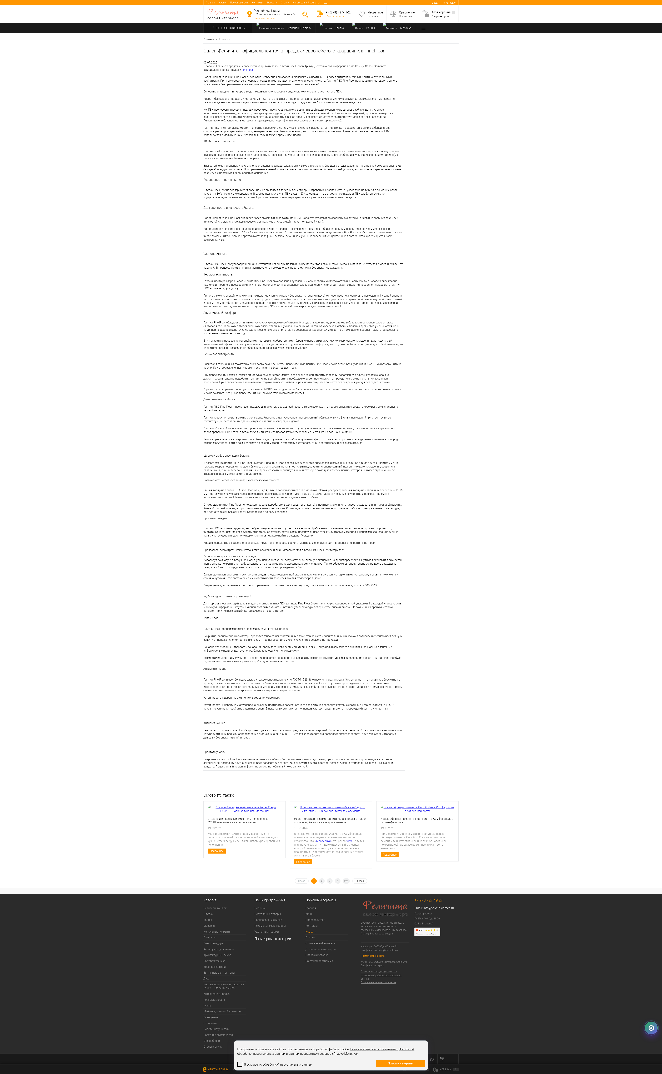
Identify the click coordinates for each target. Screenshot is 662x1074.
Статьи (285, 2)
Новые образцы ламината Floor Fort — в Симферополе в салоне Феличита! (417, 820)
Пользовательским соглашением (374, 1049)
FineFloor (247, 69)
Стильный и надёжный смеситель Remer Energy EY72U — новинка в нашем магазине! (238, 820)
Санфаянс (209, 937)
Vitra (349, 841)
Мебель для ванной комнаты (222, 1011)
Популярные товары (267, 914)
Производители (239, 2)
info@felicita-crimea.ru (438, 908)
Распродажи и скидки (268, 920)
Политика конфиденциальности (379, 971)
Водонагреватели (214, 966)
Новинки (259, 908)
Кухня (207, 1005)
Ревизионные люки (298, 28)
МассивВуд (323, 841)
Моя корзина (443, 12)
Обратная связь (218, 1069)
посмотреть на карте (264, 18)
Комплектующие (214, 999)
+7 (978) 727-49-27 (339, 12)
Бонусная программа (319, 961)
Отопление (210, 1023)
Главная (210, 2)
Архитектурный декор (217, 955)
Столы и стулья (213, 1046)
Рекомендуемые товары (270, 925)
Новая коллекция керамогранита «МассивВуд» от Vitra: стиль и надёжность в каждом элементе (330, 820)
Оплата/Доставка (316, 955)
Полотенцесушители (216, 1029)
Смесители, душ (213, 943)
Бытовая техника (214, 961)
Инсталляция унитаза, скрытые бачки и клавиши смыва (223, 986)
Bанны (370, 28)
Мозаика (405, 28)
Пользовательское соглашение (378, 982)
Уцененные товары (266, 931)
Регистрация (449, 2)
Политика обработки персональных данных (381, 977)
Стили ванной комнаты (306, 2)
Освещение (210, 1017)
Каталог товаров (229, 28)
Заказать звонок (335, 16)
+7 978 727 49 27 (428, 900)
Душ (206, 978)
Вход (435, 2)
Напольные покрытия (217, 931)
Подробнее (217, 851)
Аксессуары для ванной (218, 949)
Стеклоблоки (211, 1040)
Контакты (257, 2)
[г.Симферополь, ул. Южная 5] (249, 14)
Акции (222, 2)
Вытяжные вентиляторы (219, 972)
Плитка (339, 28)
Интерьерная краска (216, 994)
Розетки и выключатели (218, 1035)
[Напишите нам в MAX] (651, 1029)
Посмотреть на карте (372, 955)
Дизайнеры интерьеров (320, 949)
